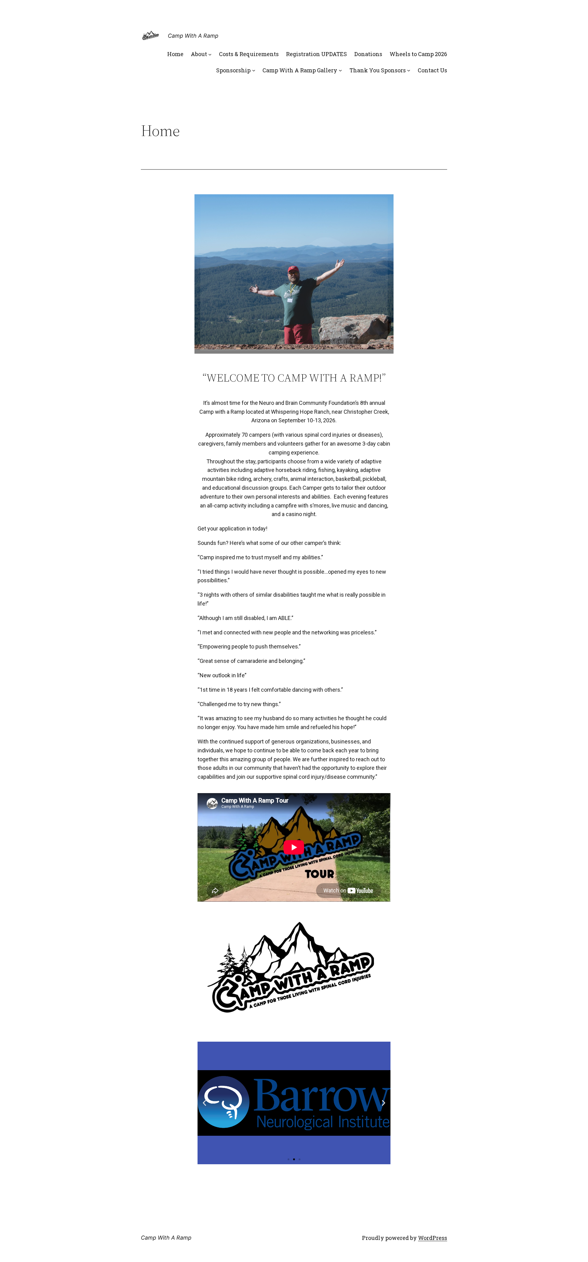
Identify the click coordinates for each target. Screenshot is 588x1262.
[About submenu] (210, 54)
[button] (288, 1159)
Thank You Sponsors (377, 70)
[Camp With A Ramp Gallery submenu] (340, 70)
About (199, 54)
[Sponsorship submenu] (253, 70)
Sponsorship (233, 70)
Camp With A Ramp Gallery (299, 70)
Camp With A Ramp (193, 35)
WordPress (432, 1237)
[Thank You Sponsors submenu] (408, 70)
